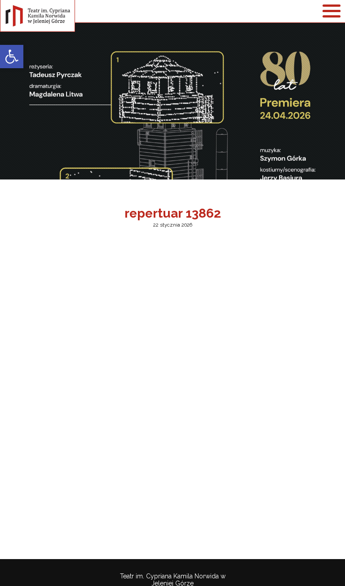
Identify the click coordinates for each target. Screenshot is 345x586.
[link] (11, 56)
